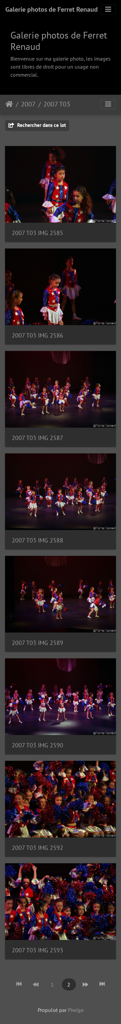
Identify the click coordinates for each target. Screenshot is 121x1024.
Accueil (9, 104)
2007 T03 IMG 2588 (37, 540)
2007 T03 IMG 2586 (37, 335)
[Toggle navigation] (108, 9)
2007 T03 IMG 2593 (37, 950)
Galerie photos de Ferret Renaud (51, 9)
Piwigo (76, 1010)
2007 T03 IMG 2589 (37, 642)
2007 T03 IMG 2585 (37, 232)
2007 (28, 104)
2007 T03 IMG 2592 (37, 847)
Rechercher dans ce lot (41, 125)
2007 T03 (56, 104)
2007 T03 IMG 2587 (37, 437)
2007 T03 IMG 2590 (37, 745)
